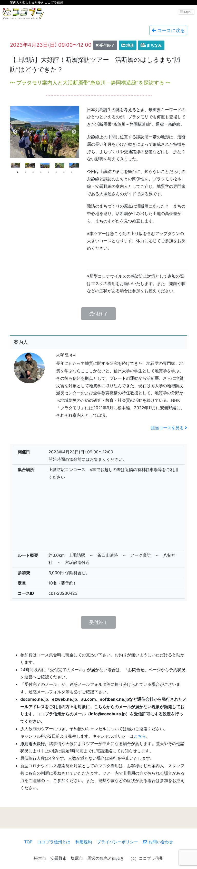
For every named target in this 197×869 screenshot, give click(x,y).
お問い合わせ (160, 841)
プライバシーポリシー (117, 841)
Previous (15, 131)
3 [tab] (33, 172)
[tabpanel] (44, 165)
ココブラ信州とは (53, 841)
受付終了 (98, 313)
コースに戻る (170, 30)
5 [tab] (48, 172)
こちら (140, 736)
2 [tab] (25, 172)
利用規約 (83, 841)
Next (74, 131)
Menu (187, 12)
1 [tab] (17, 172)
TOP (28, 841)
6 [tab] (56, 172)
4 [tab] (40, 172)
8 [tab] (71, 172)
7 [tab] (63, 172)
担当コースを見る (168, 427)
